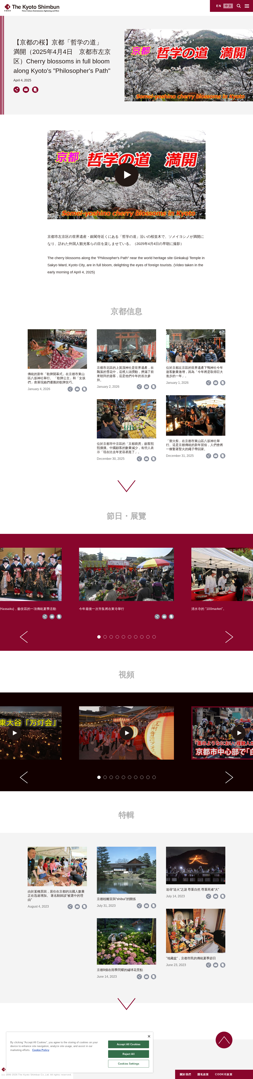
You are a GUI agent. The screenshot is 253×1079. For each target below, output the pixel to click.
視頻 (126, 674)
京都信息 (126, 311)
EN (219, 6)
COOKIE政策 (223, 1074)
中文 (228, 6)
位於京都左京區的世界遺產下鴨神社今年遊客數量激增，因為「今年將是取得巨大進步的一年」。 (194, 372)
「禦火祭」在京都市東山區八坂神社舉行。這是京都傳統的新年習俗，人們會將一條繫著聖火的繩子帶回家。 (194, 445)
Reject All (128, 1054)
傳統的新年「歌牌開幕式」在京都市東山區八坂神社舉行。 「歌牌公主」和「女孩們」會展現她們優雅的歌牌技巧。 (56, 378)
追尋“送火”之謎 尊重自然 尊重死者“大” (192, 889)
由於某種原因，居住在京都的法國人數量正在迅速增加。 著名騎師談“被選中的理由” (56, 895)
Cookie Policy (40, 1050)
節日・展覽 (126, 516)
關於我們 (185, 1074)
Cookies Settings (128, 1063)
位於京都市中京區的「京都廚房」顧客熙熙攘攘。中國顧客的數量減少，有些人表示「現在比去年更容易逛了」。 (125, 448)
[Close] (149, 1036)
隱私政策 (203, 1074)
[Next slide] (229, 637)
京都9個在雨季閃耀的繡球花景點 (120, 970)
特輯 (126, 815)
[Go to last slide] (24, 637)
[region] (79, 1052)
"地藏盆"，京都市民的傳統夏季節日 (191, 958)
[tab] (99, 637)
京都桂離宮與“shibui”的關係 (116, 899)
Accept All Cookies (128, 1044)
